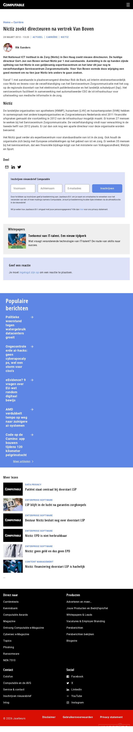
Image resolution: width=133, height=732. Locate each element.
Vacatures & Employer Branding (85, 621)
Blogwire (71, 640)
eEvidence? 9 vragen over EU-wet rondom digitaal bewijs (16, 390)
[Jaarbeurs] (112, 727)
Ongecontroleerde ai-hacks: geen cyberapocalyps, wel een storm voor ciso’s (17, 358)
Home (7, 22)
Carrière (18, 22)
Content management (39, 561)
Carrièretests (11, 601)
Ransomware (11, 653)
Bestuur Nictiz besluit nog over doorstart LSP (55, 520)
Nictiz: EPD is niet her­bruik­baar (46, 535)
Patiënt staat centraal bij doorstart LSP (51, 489)
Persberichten (74, 627)
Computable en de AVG (17, 683)
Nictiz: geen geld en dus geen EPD (47, 551)
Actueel (38, 37)
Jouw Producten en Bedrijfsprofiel (87, 608)
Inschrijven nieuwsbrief (17, 696)
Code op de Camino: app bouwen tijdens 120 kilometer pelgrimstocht (16, 445)
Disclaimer (48, 717)
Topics (7, 640)
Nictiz (64, 37)
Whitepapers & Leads (79, 614)
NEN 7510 (9, 660)
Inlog (6, 702)
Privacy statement (111, 717)
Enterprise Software (39, 500)
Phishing (8, 647)
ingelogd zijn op (29, 272)
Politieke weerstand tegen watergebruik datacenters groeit (16, 327)
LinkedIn (76, 689)
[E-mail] (7, 167)
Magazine (9, 621)
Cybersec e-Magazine (16, 634)
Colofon (8, 676)
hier (81, 209)
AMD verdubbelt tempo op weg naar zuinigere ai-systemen (16, 417)
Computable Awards (15, 614)
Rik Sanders (22, 47)
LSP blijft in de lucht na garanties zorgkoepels (55, 505)
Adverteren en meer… (79, 601)
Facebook (77, 676)
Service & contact (13, 689)
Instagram (77, 702)
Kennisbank (10, 608)
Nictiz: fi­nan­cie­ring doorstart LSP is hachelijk (55, 566)
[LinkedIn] (13, 167)
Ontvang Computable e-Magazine (23, 627)
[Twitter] (19, 167)
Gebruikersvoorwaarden (78, 717)
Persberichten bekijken (80, 634)
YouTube (76, 696)
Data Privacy (33, 484)
